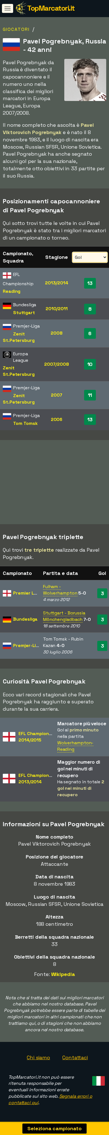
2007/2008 (56, 364)
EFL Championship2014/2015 (38, 737)
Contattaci (75, 1057)
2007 (56, 395)
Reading (11, 291)
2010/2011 (57, 309)
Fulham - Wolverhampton (60, 590)
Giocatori (16, 29)
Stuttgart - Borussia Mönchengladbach (64, 616)
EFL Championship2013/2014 (38, 778)
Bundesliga (25, 619)
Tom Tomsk (25, 423)
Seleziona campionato (54, 1128)
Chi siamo (38, 1057)
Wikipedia (63, 974)
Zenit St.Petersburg (19, 337)
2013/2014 (56, 283)
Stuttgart (24, 313)
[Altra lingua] (97, 1079)
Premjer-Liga (27, 645)
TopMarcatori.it (51, 8)
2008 (57, 333)
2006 (57, 419)
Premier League (30, 593)
